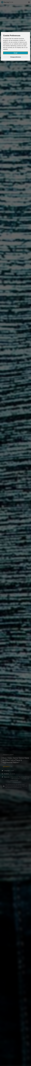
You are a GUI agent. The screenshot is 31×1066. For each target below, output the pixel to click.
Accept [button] (15, 53)
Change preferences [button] (15, 57)
